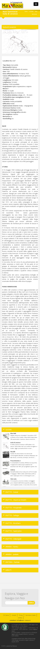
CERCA (31, 603)
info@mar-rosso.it (24, 620)
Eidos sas (14, 646)
